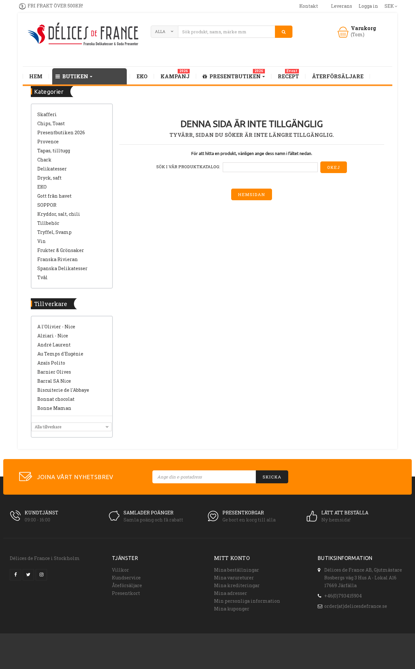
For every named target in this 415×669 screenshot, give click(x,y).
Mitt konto (232, 557)
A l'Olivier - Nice (56, 327)
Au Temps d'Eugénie (60, 354)
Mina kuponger (231, 609)
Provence (48, 141)
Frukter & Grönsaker (60, 250)
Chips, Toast (51, 123)
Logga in (368, 6)
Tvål (42, 277)
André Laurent (54, 345)
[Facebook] (15, 574)
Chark (44, 160)
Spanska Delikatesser (62, 268)
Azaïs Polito (51, 363)
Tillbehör (48, 223)
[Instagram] (41, 574)
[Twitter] (28, 574)
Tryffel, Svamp (54, 232)
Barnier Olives (54, 372)
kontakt (308, 6)
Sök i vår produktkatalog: (188, 167)
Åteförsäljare (127, 585)
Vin (41, 241)
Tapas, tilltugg (53, 151)
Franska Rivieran (57, 259)
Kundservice (126, 578)
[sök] (283, 32)
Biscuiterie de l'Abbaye (63, 390)
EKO (42, 187)
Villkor (120, 570)
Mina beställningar (236, 570)
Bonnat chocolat (56, 399)
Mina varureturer (234, 578)
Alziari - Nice (52, 336)
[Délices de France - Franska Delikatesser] (84, 35)
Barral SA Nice (54, 381)
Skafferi (47, 114)
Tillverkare (50, 304)
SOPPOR (46, 205)
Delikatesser (52, 169)
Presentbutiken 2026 (61, 132)
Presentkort (126, 593)
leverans (341, 6)
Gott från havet (54, 196)
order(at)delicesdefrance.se (355, 606)
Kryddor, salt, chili (58, 214)
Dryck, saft (49, 178)
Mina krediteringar (237, 585)
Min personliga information (247, 601)
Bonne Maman (54, 408)
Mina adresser (230, 593)
